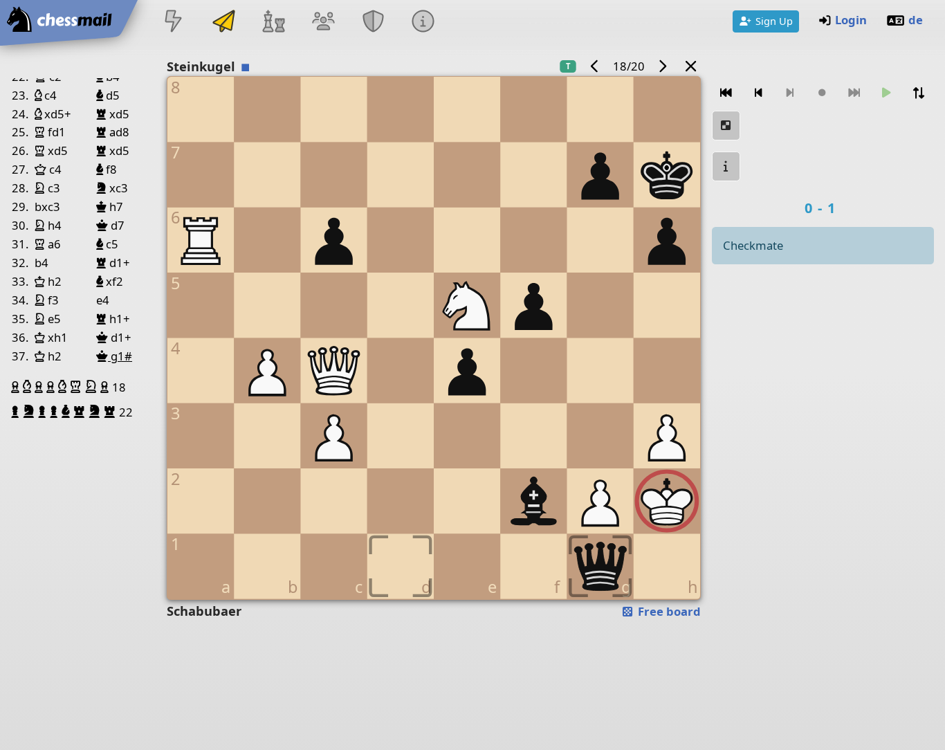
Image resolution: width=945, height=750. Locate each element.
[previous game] (594, 66)
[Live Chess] (174, 22)
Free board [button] (668, 611)
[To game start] (726, 93)
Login (851, 20)
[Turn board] (918, 93)
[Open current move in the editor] (726, 125)
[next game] (662, 66)
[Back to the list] (690, 66)
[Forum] (323, 22)
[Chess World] (273, 22)
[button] (17, 387)
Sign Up (774, 21)
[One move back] (758, 93)
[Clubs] (373, 22)
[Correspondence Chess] (223, 22)
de (915, 20)
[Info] (423, 22)
